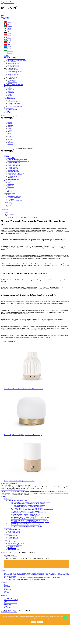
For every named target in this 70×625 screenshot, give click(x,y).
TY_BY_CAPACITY (10, 573)
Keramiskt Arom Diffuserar (14, 72)
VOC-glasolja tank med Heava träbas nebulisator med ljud (26, 526)
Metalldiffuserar (11, 75)
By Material (7, 540)
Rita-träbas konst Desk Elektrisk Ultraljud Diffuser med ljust (27, 514)
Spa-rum (10, 95)
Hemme (6, 155)
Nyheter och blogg (9, 108)
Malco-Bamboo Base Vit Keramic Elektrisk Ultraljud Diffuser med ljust (23, 389)
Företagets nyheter (12, 109)
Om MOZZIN (8, 97)
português (9, 26)
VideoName (11, 105)
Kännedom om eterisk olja (15, 106)
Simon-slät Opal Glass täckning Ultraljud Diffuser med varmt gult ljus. (23, 435)
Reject (33, 622)
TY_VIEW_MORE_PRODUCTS (13, 85)
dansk (8, 42)
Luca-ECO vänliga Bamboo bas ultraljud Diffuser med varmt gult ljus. (30, 522)
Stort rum (10, 91)
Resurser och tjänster (9, 98)
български (10, 51)
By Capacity (7, 528)
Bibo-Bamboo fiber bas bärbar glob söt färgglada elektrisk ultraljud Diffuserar (32, 509)
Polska (8, 44)
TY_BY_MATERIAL (62, 573)
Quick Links (4, 595)
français (9, 24)
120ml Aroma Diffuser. (13, 63)
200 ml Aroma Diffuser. (13, 65)
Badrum (10, 88)
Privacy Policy (13, 612)
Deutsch (9, 33)
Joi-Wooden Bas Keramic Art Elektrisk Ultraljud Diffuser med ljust (29, 516)
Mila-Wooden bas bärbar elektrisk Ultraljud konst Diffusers (27, 508)
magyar (9, 48)
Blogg (9, 111)
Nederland (9, 53)
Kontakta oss (7, 112)
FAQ (9, 100)
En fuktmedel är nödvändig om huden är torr (13, 490)
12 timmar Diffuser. (12, 83)
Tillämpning (7, 86)
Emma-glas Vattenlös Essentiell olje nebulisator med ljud (19, 481)
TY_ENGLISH (5, 18)
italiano (9, 38)
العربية (9, 40)
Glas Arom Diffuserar (13, 74)
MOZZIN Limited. (11, 610)
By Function (7, 499)
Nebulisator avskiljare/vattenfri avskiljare (17, 60)
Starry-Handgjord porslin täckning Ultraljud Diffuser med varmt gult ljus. (30, 502)
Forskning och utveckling (14, 101)
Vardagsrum (11, 92)
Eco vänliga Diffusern (13, 77)
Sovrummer (11, 89)
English (9, 22)
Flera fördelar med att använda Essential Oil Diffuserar (15, 485)
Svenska (9, 46)
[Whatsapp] (65, 617)
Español (9, 35)
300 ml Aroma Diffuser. (13, 66)
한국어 (9, 31)
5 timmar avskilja (12, 80)
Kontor (9, 94)
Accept (40, 622)
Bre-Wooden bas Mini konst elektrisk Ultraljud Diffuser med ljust (28, 512)
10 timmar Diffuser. (12, 82)
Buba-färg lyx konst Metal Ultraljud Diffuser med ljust (25, 511)
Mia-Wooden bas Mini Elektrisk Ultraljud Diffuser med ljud (27, 506)
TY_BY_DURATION (10, 577)
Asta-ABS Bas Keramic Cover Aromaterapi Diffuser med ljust (28, 505)
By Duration (7, 534)
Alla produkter (11, 158)
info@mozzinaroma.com (7, 3)
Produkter (6, 56)
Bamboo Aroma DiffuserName (15, 71)
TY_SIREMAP (5, 612)
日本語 (9, 29)
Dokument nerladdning (14, 103)
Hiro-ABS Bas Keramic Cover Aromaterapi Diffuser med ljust (28, 503)
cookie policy (43, 618)
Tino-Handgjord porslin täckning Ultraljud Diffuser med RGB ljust (29, 519)
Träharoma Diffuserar (13, 69)
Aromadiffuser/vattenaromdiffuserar (16, 59)
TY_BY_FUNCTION (54, 577)
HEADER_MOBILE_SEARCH (25, 148)
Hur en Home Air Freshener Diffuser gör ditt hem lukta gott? (20, 217)
